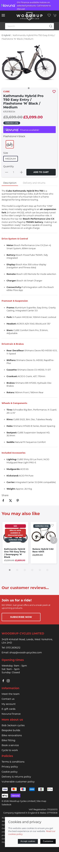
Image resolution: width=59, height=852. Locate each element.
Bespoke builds (11, 730)
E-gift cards (8, 708)
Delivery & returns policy (16, 776)
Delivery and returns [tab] (34, 183)
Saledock (6, 804)
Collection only (11, 123)
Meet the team (11, 693)
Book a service (10, 745)
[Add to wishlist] (52, 525)
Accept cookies (27, 841)
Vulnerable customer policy (18, 781)
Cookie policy (10, 771)
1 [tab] (29, 89)
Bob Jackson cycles (13, 725)
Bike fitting (8, 740)
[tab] (9, 570)
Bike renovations (12, 735)
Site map (41, 801)
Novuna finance (11, 713)
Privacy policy (10, 766)
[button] (3, 15)
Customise (48, 841)
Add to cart (41, 172)
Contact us (8, 698)
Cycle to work (10, 750)
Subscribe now (21, 617)
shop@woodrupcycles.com (26, 652)
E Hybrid (6, 35)
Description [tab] (9, 183)
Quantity (8, 166)
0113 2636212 (13, 647)
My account (9, 704)
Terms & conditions (13, 761)
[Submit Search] (51, 26)
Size (5, 152)
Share (5, 495)
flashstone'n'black (14, 136)
